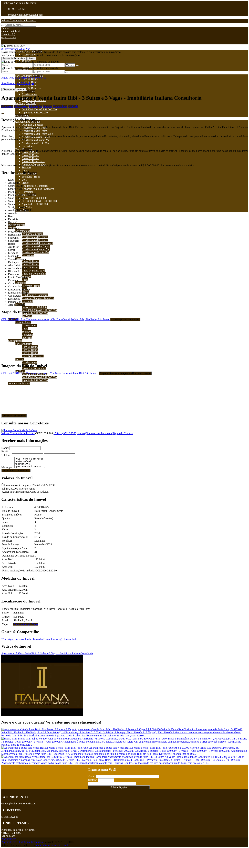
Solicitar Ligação (118, 787)
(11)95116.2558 (16, 8)
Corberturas (28, 146)
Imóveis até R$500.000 (34, 198)
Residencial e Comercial (35, 185)
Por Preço (20, 103)
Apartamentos (29, 94)
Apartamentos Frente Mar (35, 143)
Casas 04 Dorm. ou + (33, 161)
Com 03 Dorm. (30, 85)
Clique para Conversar (13, 89)
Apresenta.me (8, 838)
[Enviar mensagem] (77, 65)
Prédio (25, 182)
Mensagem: (7, 467)
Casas (18, 149)
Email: (4, 451)
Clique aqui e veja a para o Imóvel (125, 373)
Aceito (32, 58)
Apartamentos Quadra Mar (36, 140)
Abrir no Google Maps (25, 624)
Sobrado (26, 167)
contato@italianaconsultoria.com (25, 14)
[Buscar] (2, 25)
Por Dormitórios (23, 75)
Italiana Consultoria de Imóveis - (18, 20)
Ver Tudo (38, 75)
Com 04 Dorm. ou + (33, 88)
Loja (24, 179)
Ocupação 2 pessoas (32, 124)
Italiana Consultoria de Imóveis (18, 433)
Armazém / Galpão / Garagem (38, 188)
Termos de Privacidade (14, 58)
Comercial (27, 191)
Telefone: (6, 455)
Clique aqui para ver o (125, 319)
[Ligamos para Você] (13, 45)
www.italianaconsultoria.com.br (52, 845)
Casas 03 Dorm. (30, 158)
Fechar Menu (22, 115)
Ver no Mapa (8, 835)
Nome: (5, 447)
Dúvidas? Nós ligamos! (14, 415)
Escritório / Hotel (31, 176)
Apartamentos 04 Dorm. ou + (37, 133)
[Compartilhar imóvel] (2, 113)
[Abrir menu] (2, 219)
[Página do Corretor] (19, 430)
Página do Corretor (122, 433)
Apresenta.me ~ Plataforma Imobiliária (22, 842)
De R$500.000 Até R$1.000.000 (39, 109)
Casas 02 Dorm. (30, 155)
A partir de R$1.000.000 (35, 112)
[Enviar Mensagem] (66, 72)
